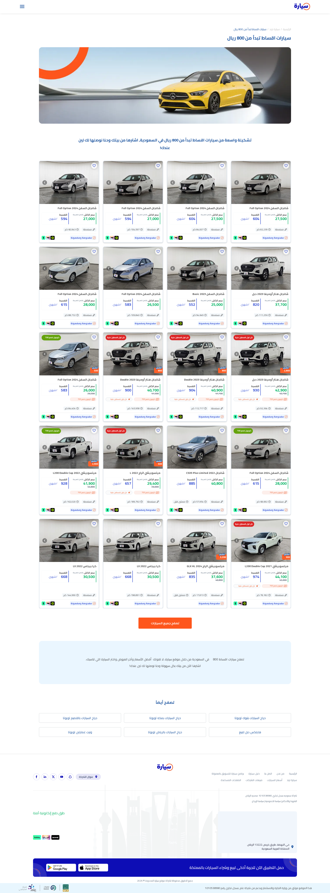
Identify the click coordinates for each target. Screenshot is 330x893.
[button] (286, 166)
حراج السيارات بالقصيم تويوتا (80, 718)
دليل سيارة (254, 773)
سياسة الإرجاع (258, 801)
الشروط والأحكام (289, 801)
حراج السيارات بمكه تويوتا (165, 718)
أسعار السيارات (274, 780)
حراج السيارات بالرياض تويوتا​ (165, 732)
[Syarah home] (302, 7)
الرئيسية (287, 29)
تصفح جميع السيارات (165, 623)
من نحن (280, 773)
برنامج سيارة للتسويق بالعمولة (228, 773)
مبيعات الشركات (254, 780)
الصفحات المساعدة (231, 780)
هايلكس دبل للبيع (250, 732)
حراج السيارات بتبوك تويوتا (250, 718)
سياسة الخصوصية (273, 801)
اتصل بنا (268, 773)
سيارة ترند (274, 29)
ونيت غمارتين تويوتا (80, 732)
